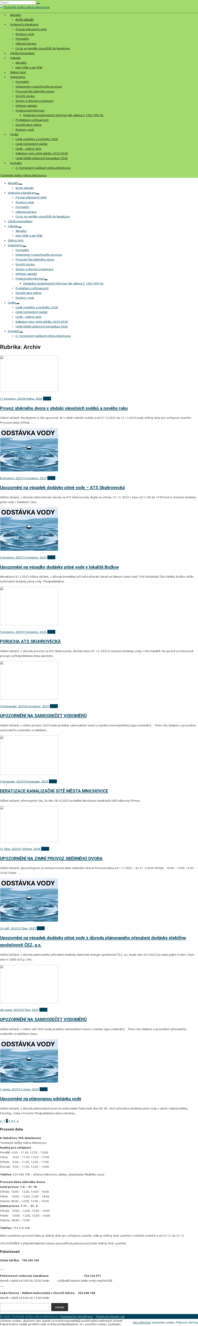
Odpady (15, 58)
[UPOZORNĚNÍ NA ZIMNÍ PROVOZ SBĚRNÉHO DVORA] (29, 841)
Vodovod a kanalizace (24, 24)
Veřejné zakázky (26, 105)
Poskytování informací (29, 110)
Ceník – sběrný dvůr (28, 149)
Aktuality (15, 15)
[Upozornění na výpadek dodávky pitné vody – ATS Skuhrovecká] (29, 470)
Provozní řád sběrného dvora (34, 91)
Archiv (47, 398)
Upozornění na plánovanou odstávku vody (40, 1098)
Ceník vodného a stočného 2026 (36, 139)
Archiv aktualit (24, 19)
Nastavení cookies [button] (163, 1322)
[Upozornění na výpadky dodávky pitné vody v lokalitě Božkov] (29, 550)
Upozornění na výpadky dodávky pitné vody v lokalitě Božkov (59, 566)
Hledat (59, 1307)
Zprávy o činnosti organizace (34, 101)
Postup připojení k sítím (31, 29)
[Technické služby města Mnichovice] (25, 7)
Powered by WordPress (76, 1316)
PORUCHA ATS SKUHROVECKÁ (30, 641)
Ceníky (14, 134)
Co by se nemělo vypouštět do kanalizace (42, 48)
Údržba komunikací (22, 53)
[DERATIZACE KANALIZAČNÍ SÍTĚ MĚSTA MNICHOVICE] (29, 774)
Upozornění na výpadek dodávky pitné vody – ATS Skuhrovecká (62, 487)
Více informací (142, 1322)
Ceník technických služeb (31, 144)
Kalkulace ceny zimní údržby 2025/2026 (41, 153)
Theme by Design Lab (110, 1316)
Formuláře (22, 39)
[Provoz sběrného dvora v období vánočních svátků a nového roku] (29, 391)
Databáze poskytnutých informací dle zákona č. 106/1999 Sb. (63, 115)
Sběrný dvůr (18, 72)
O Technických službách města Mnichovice (43, 168)
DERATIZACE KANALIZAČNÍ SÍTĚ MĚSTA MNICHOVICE (54, 790)
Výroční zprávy (25, 96)
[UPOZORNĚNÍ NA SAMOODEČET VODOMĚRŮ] (29, 698)
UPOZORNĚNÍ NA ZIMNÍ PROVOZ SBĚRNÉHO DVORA (51, 858)
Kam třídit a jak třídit (29, 67)
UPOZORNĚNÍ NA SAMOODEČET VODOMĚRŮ (43, 715)
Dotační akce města (28, 125)
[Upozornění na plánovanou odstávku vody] (29, 1081)
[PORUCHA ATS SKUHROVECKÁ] (29, 624)
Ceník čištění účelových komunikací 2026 (41, 158)
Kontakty (16, 163)
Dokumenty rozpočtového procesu (38, 86)
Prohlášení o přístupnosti (32, 120)
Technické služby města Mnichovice (23, 175)
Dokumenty (17, 77)
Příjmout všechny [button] (187, 1322)
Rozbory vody (24, 34)
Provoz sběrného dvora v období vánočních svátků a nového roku (64, 408)
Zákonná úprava (25, 43)
